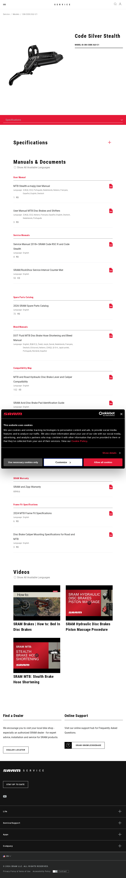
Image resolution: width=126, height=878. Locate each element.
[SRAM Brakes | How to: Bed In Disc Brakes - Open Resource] (36, 602)
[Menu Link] (4, 4)
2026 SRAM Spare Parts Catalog (31, 309)
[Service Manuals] (111, 245)
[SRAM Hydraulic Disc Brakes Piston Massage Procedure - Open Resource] (89, 602)
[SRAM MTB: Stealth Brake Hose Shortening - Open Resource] (36, 655)
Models (16, 14)
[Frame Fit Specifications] (111, 514)
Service (63, 5)
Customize (61, 462)
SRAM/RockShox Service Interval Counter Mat (38, 274)
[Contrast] (55, 871)
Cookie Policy (79, 441)
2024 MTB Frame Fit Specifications (32, 517)
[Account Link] (120, 4)
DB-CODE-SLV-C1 (30, 14)
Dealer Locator (15, 750)
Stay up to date (15, 784)
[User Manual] (111, 187)
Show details (109, 453)
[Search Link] (115, 4)
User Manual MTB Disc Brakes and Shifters (41, 216)
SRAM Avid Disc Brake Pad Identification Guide (38, 406)
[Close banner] (121, 414)
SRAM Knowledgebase (88, 745)
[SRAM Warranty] (111, 488)
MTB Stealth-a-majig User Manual (40, 192)
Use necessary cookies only (23, 462)
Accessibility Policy (42, 871)
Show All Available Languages (33, 167)
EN (7, 856)
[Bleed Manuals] (111, 337)
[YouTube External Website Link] (5, 797)
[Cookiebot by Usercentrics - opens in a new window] (101, 414)
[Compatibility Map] (111, 378)
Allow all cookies (103, 462)
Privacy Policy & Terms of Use (16, 871)
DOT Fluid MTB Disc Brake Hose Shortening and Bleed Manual (43, 343)
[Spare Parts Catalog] (111, 307)
